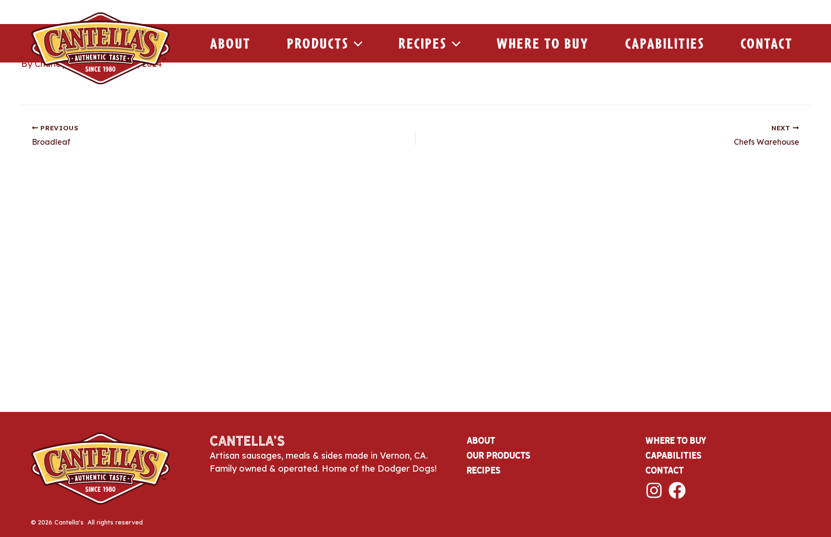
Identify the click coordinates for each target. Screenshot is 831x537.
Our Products (498, 455)
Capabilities (665, 43)
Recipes (423, 43)
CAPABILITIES (673, 455)
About (230, 43)
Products (318, 43)
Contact (767, 43)
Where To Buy (543, 43)
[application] (356, 43)
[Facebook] (677, 490)
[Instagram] (654, 490)
